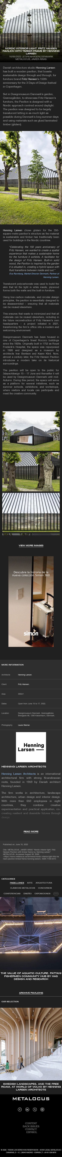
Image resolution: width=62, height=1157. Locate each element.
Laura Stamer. (24, 725)
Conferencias (12, 894)
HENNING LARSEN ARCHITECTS (24, 767)
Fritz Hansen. (23, 684)
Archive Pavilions (31, 993)
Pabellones (17, 883)
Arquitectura (44, 883)
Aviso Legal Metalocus (50, 1150)
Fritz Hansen (29, 79)
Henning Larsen (45, 68)
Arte (30, 883)
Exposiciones (42, 894)
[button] (5, 945)
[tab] (17, 883)
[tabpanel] (31, 946)
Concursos (45, 888)
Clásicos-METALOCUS (22, 888)
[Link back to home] (31, 1101)
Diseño (27, 894)
